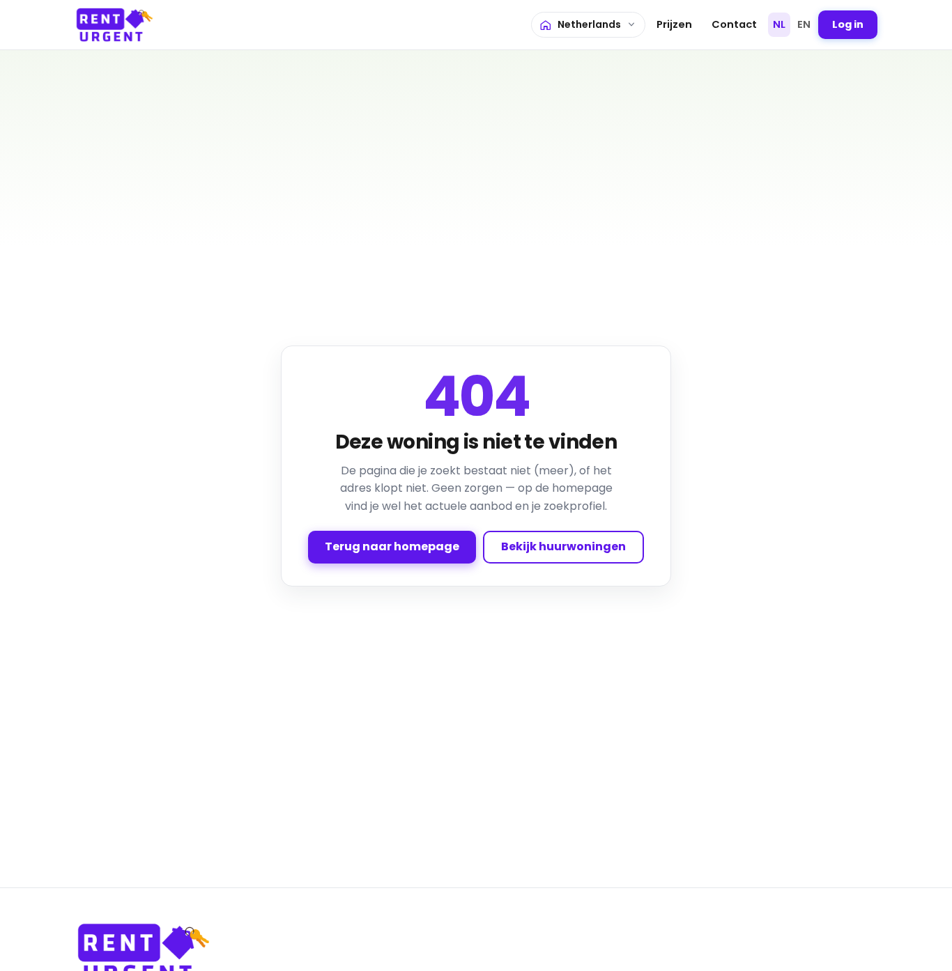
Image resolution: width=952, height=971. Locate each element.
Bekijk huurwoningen (563, 546)
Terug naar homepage (392, 546)
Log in (847, 24)
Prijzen (674, 24)
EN (804, 24)
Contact (734, 24)
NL (779, 24)
